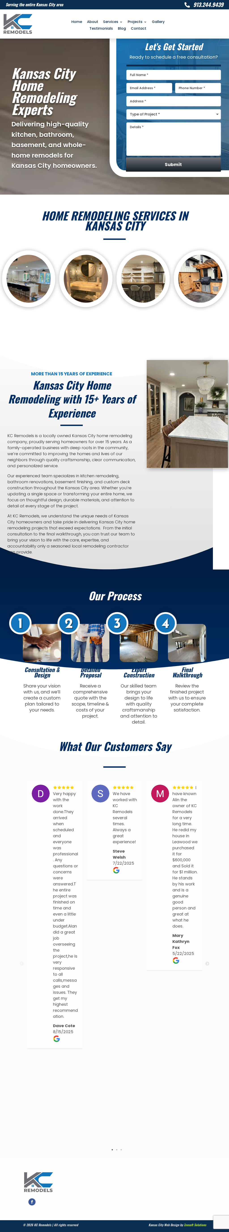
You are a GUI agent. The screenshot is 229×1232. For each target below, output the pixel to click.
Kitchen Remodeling (29, 280)
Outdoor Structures (200, 280)
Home (76, 22)
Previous (21, 964)
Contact (138, 29)
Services (110, 22)
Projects (135, 22)
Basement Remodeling (143, 280)
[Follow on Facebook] (32, 1201)
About (92, 22)
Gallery (158, 22)
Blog (122, 29)
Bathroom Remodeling (86, 280)
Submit (173, 164)
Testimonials (101, 29)
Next (207, 964)
